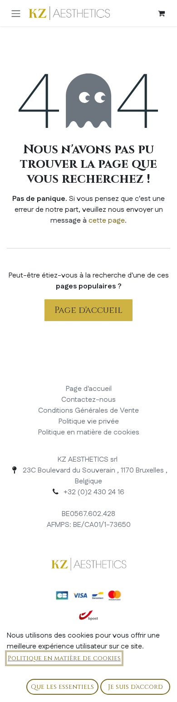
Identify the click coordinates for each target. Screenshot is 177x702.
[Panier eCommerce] (161, 13)
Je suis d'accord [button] (135, 686)
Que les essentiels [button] (62, 686)
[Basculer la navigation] (16, 13)
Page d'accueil (88, 310)
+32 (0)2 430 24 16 (94, 492)
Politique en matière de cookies (64, 658)
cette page (106, 220)
